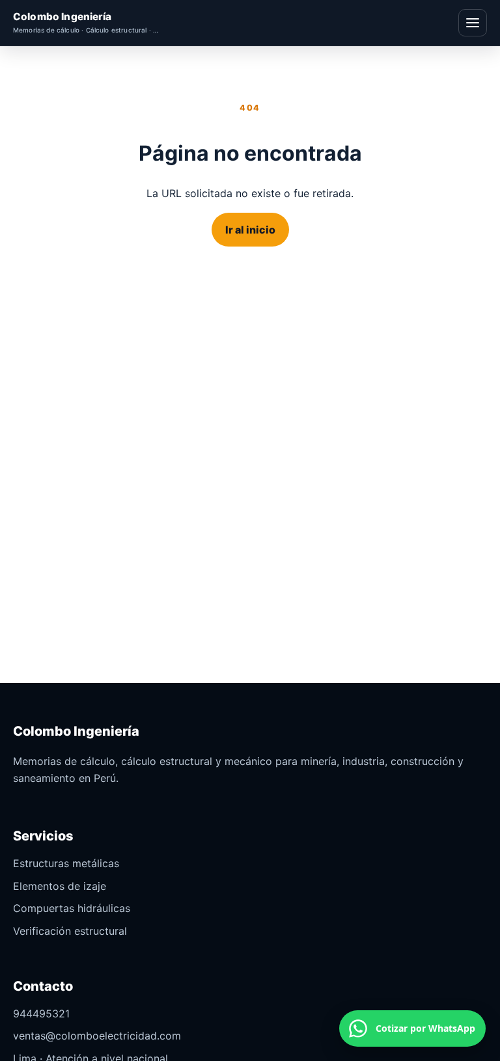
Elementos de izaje (59, 886)
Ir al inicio (250, 229)
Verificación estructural (70, 930)
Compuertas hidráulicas (71, 908)
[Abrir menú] (472, 22)
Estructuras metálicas (66, 863)
